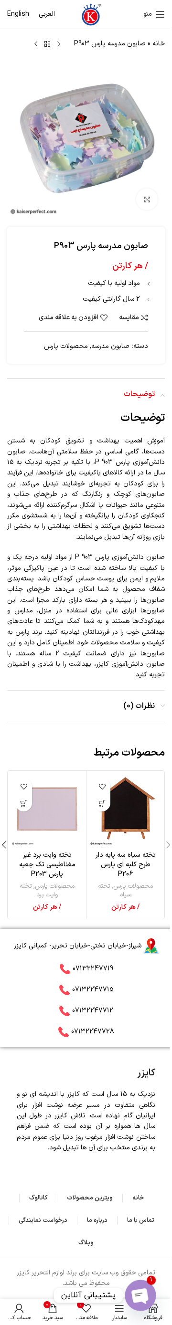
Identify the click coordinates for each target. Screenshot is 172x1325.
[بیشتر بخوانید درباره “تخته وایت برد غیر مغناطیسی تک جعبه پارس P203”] (23, 803)
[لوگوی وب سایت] (91, 14)
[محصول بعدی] (36, 44)
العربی (47, 14)
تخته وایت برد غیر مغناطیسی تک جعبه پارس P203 (47, 864)
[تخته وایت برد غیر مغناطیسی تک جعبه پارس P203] (47, 809)
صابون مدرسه (110, 346)
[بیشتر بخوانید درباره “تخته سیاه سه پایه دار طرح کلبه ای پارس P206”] (102, 803)
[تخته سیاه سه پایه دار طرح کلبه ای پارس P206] (125, 809)
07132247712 (92, 1011)
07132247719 (93, 969)
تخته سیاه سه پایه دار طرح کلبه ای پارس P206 (126, 864)
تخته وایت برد (39, 891)
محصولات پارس (66, 346)
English (18, 14)
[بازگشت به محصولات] (47, 44)
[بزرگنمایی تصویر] (147, 199)
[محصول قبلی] (58, 44)
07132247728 (92, 1032)
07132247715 (93, 990)
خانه (158, 44)
